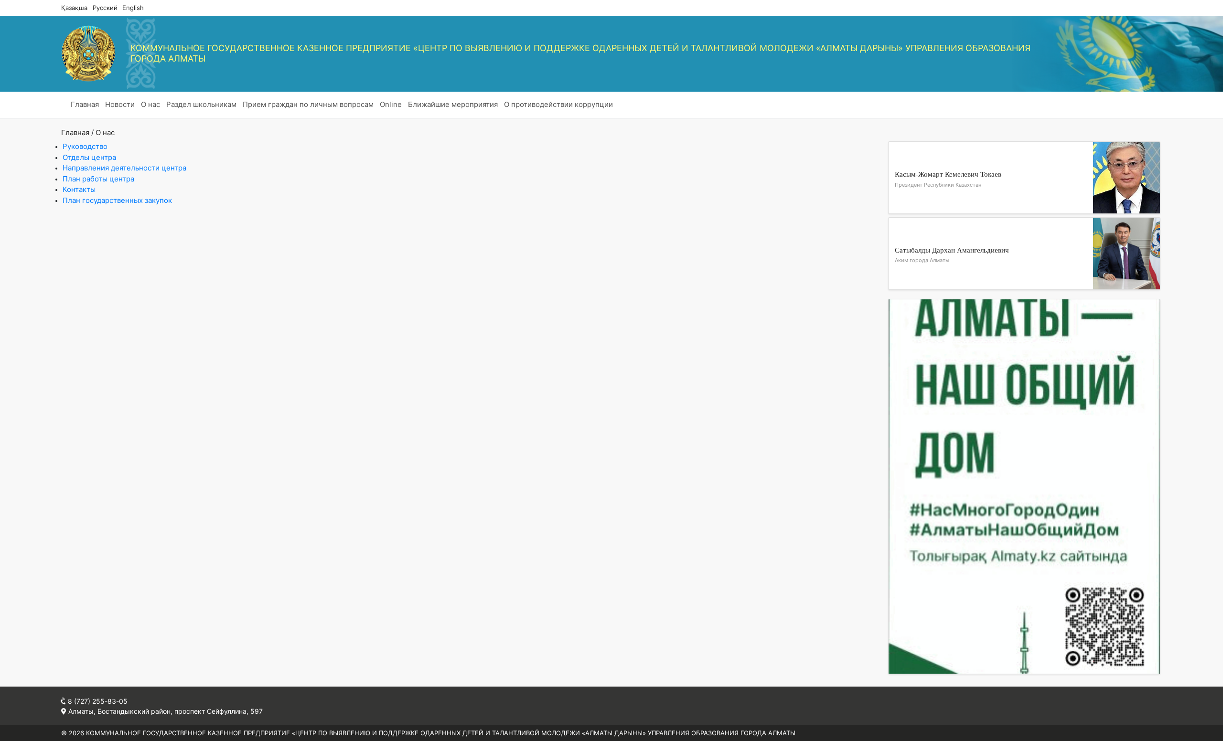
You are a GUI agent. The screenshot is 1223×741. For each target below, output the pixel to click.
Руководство (85, 146)
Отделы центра (89, 157)
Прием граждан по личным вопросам (308, 104)
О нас (150, 104)
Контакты (79, 189)
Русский (105, 7)
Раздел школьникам (201, 104)
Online (391, 104)
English (133, 7)
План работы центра (98, 178)
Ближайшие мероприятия (453, 104)
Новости (120, 104)
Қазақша (74, 7)
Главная (85, 104)
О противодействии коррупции (558, 104)
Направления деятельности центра (124, 167)
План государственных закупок (117, 200)
